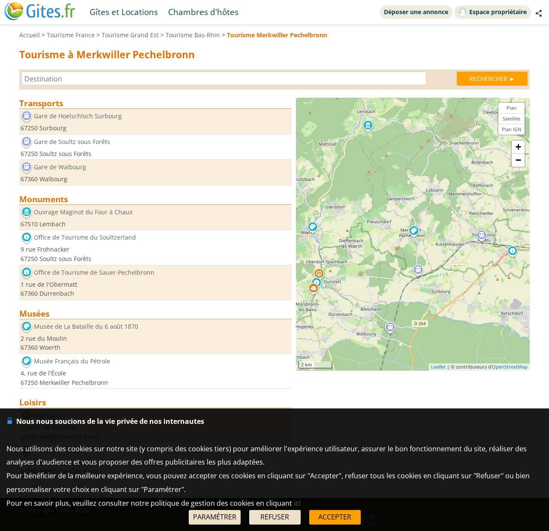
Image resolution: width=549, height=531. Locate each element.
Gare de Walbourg (60, 167)
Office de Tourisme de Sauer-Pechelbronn (94, 272)
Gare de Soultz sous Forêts (72, 142)
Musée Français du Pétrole (72, 361)
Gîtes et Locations (124, 11)
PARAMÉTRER (214, 517)
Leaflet (438, 367)
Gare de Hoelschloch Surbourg (78, 116)
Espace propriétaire (498, 12)
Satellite (511, 118)
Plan (511, 108)
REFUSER (274, 517)
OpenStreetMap (510, 367)
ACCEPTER (334, 517)
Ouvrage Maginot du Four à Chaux (83, 212)
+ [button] (518, 147)
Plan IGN (511, 129)
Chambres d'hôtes (203, 11)
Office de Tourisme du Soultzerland (85, 238)
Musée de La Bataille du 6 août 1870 (86, 326)
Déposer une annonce (416, 12)
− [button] (518, 160)
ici (297, 503)
